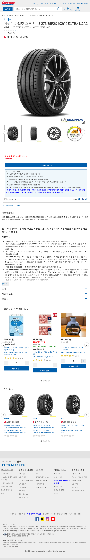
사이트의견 (40, 484)
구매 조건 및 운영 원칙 (79, 477)
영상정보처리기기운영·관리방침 (55, 514)
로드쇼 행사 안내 (59, 490)
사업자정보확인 (60, 531)
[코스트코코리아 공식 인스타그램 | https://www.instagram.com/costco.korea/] (48, 520)
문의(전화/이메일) (42, 477)
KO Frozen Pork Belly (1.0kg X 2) (43, 357)
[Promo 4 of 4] (49, 381)
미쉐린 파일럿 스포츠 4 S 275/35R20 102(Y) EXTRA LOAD (34, 15)
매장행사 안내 (58, 486)
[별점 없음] (9, 30)
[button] (59, 9)
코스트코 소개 (7, 470)
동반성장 (75, 487)
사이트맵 (12, 514)
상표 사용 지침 (75, 514)
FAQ (37, 474)
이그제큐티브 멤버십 (26, 480)
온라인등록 (22, 484)
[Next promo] (83, 132)
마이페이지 (22, 487)
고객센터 (40, 470)
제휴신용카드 (23, 494)
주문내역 (22, 491)
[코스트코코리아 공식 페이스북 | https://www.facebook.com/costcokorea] (37, 520)
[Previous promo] (5, 132)
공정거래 (75, 484)
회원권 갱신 (23, 477)
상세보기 (5, 284)
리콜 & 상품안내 (41, 480)
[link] (79, 199)
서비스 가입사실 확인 (10, 547)
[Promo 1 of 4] (41, 381)
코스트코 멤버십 (26, 470)
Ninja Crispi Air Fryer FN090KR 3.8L (73, 353)
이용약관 (21, 514)
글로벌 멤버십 (23, 497)
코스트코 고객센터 (11, 461)
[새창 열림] (5, 535)
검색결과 (10, 15)
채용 (2, 493)
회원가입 (22, 474)
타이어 (56, 493)
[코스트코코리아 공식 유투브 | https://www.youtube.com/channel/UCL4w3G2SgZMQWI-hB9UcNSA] (53, 520)
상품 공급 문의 (76, 474)
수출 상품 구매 (41, 487)
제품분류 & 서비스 (7, 486)
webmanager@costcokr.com (19, 531)
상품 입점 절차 (76, 480)
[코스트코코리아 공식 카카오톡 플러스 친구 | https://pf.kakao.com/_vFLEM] (42, 520)
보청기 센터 (58, 477)
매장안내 (57, 474)
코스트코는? (5, 474)
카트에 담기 (16, 368)
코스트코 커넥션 (6, 490)
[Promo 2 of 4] (44, 381)
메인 (3, 15)
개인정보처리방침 (34, 514)
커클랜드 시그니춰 (7, 483)
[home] (8, 3)
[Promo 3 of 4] (46, 381)
